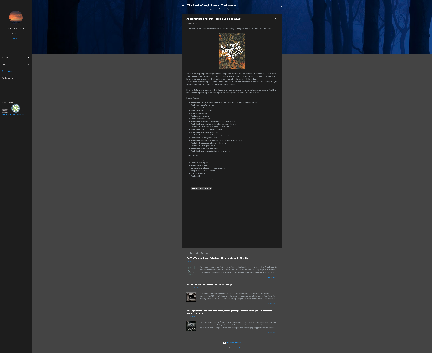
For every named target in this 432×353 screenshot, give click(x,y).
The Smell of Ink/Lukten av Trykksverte (211, 5)
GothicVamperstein (16, 29)
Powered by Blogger (233, 343)
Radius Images (237, 347)
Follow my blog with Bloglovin (13, 114)
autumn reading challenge (201, 188)
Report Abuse (7, 71)
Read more (273, 277)
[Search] (280, 6)
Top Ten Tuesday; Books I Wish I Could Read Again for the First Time (218, 258)
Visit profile (16, 38)
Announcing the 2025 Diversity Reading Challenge (209, 284)
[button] (276, 19)
